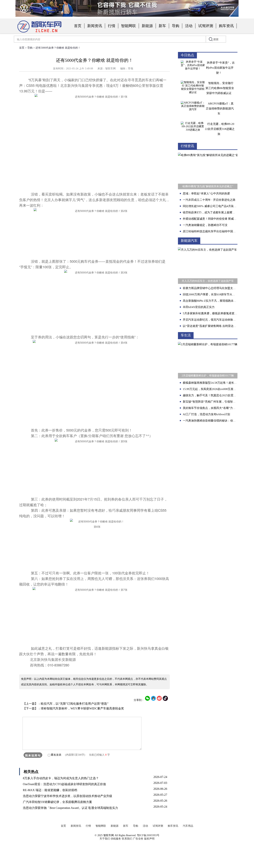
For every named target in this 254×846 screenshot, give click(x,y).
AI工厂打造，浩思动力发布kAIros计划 (206, 414)
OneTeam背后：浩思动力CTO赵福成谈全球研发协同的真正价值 (64, 784)
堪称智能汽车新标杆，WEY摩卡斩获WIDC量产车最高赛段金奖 (82, 708)
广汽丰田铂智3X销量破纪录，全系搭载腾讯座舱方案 (57, 802)
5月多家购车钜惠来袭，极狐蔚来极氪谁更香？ (211, 313)
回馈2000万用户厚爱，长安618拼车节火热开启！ (213, 294)
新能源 (147, 26)
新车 (162, 26)
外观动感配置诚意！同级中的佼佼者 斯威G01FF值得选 (216, 218)
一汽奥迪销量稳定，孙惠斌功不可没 (205, 225)
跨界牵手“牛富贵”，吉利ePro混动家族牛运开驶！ (220, 67)
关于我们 (104, 838)
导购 (175, 26)
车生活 (186, 335)
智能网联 (128, 26)
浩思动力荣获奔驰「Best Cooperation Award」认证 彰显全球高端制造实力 (70, 807)
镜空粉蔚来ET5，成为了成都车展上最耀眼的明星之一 (216, 212)
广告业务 (138, 838)
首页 (77, 26)
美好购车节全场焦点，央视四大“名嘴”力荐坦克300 (214, 407)
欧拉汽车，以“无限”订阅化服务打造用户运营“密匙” (74, 703)
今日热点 (187, 55)
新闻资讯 (94, 26)
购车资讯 (226, 26)
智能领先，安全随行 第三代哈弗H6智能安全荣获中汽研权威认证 (219, 88)
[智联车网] (39, 32)
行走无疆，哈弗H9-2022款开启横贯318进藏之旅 (220, 128)
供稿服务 (116, 838)
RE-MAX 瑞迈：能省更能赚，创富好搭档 (50, 790)
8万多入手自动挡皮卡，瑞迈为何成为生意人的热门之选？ (61, 778)
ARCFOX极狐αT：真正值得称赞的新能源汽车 (220, 108)
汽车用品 (188, 825)
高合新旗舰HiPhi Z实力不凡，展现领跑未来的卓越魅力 (216, 300)
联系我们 (127, 838)
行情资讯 (187, 146)
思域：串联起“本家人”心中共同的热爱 (206, 193)
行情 (111, 26)
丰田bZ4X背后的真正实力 (199, 307)
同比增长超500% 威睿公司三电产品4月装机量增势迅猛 (216, 206)
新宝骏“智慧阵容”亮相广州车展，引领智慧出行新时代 (216, 401)
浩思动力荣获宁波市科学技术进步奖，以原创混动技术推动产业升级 (67, 796)
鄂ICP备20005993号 (148, 835)
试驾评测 (205, 26)
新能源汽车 (189, 240)
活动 (188, 26)
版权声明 (149, 838)
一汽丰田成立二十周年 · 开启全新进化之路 (209, 199)
